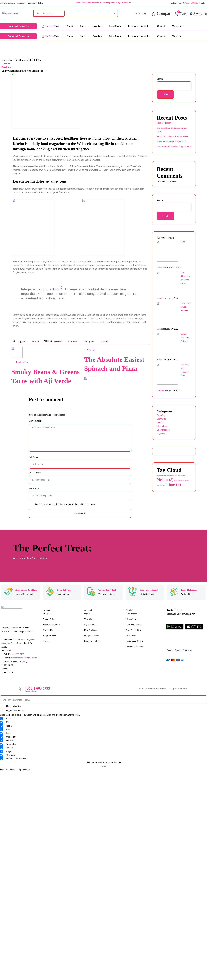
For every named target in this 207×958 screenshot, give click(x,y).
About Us (47, 614)
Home (7, 63)
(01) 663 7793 (18, 654)
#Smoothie (35, 342)
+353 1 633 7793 (191, 3)
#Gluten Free (72, 342)
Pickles (165, 479)
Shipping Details (91, 635)
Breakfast (6, 67)
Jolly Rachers (131, 614)
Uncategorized (163, 430)
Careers (46, 641)
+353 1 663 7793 (37, 688)
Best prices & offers (26, 589)
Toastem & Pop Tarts (135, 646)
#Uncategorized (89, 342)
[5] (61, 288)
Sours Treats (131, 635)
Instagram (31, 3)
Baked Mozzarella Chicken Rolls (171, 141)
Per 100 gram (180, 475)
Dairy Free (161, 419)
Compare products (92, 641)
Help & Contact (91, 630)
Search (160, 79)
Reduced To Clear (140, 13)
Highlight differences (15, 710)
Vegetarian (161, 433)
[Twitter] (187, 642)
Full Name (33, 457)
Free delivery (64, 589)
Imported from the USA (165, 475)
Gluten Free (162, 426)
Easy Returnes (189, 589)
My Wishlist (89, 625)
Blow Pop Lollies (133, 630)
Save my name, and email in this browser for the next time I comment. (65, 504)
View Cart (88, 619)
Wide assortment (149, 589)
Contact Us (48, 630)
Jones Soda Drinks (134, 625)
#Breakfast (58, 342)
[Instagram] (178, 642)
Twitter (40, 3)
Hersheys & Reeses (134, 641)
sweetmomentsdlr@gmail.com (23, 658)
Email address (35, 472)
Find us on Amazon (7, 3)
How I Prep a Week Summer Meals (172, 136)
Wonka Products (133, 619)
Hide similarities (13, 706)
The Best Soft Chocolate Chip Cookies (174, 146)
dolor (56, 289)
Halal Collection (164, 123)
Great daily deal (107, 589)
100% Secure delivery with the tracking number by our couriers (103, 3)
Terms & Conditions (52, 625)
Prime (173, 484)
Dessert (160, 422)
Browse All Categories (18, 26)
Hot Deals (49, 26)
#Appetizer (21, 342)
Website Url (34, 488)
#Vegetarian (105, 342)
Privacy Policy (49, 619)
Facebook (21, 3)
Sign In (87, 614)
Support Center (49, 635)
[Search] (114, 13)
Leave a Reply (35, 421)
